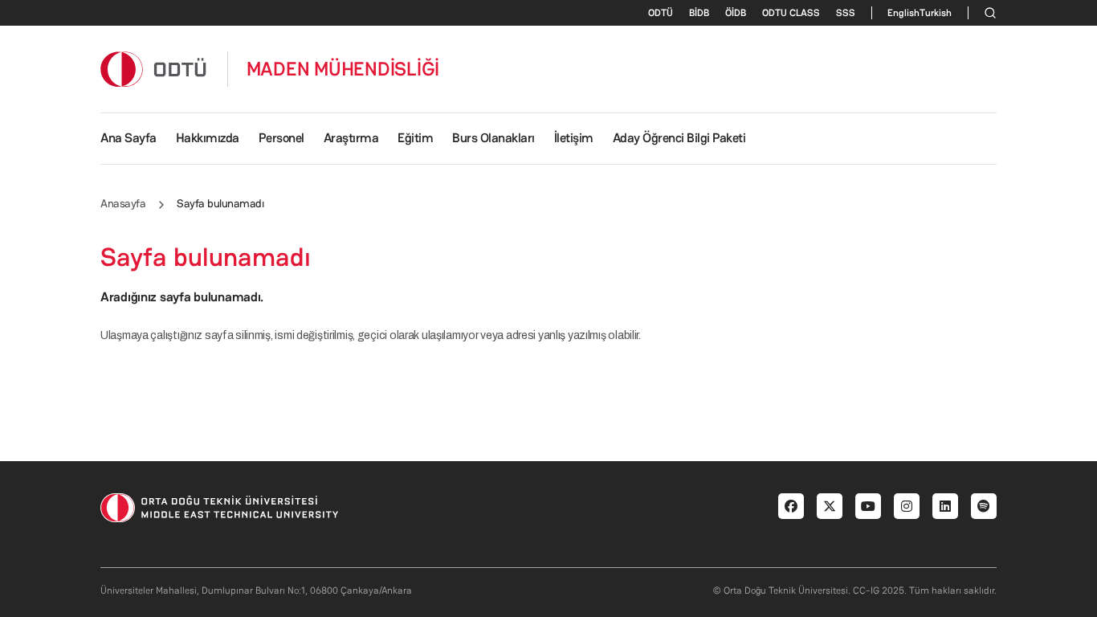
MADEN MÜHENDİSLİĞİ (343, 69)
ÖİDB (735, 12)
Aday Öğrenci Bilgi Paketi (679, 137)
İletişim (573, 137)
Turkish (936, 12)
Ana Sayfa (128, 137)
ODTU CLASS (791, 12)
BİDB (699, 12)
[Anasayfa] (154, 69)
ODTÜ (660, 12)
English (903, 12)
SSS (845, 12)
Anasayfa (122, 203)
